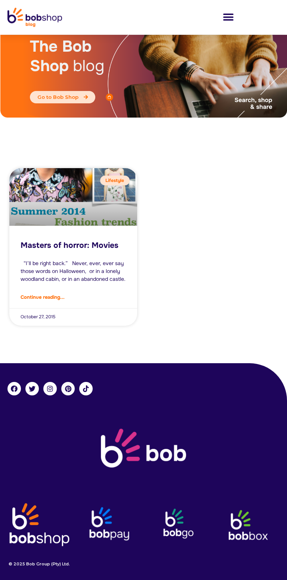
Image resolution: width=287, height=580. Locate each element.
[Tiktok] (86, 388)
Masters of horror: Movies (69, 245)
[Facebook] (14, 388)
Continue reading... (43, 297)
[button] (228, 17)
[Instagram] (50, 388)
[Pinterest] (68, 388)
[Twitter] (32, 388)
